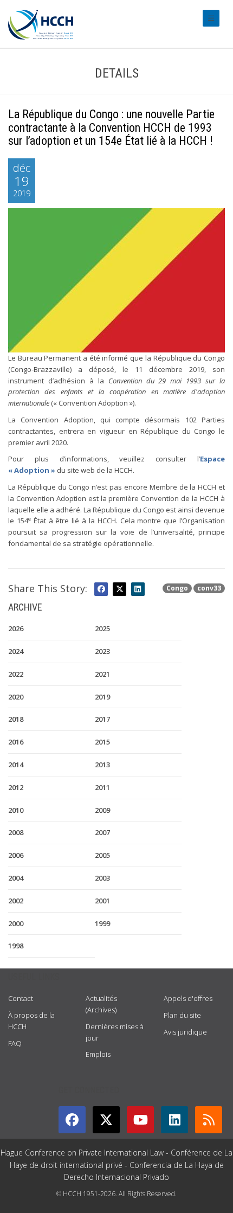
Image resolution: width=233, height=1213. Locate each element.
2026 (15, 628)
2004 (15, 878)
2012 (15, 787)
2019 (102, 697)
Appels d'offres (188, 998)
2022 (15, 674)
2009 (102, 810)
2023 (102, 651)
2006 (15, 855)
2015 (102, 742)
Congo (177, 588)
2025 (102, 628)
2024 (15, 651)
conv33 (209, 588)
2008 (15, 832)
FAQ (15, 1043)
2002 (15, 901)
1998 (15, 946)
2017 (102, 719)
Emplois (98, 1054)
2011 (102, 787)
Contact (20, 998)
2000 (15, 923)
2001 (102, 901)
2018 (15, 719)
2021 (102, 674)
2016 (15, 742)
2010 (15, 810)
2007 (102, 832)
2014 (15, 764)
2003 (102, 878)
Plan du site (182, 1015)
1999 (102, 923)
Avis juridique (185, 1032)
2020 (15, 697)
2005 (102, 855)
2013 (102, 764)
